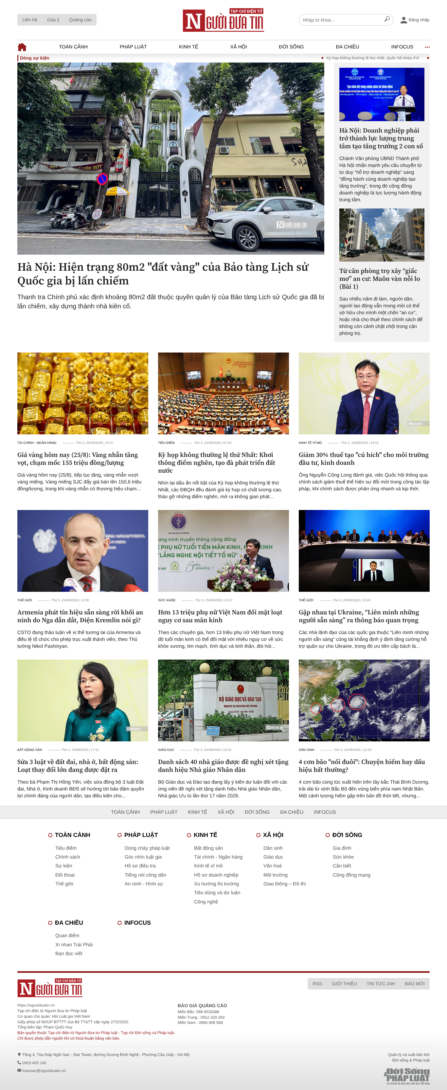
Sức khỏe (167, 600)
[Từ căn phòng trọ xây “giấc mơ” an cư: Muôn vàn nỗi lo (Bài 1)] (381, 235)
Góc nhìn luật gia (143, 857)
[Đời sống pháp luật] (361, 1076)
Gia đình (342, 848)
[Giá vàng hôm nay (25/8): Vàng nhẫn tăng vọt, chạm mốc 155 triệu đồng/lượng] (82, 393)
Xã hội (238, 47)
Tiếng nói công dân (145, 875)
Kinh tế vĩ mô (310, 443)
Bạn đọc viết (68, 953)
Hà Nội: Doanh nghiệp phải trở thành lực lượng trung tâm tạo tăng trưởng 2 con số (381, 138)
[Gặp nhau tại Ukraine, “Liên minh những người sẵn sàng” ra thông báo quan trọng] (364, 551)
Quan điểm (67, 935)
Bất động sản (29, 750)
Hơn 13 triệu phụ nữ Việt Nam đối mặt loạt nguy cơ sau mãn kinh (220, 616)
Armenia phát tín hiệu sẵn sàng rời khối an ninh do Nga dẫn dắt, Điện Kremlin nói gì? (80, 616)
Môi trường (275, 875)
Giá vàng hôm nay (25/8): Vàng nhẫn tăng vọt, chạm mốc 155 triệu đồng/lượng (77, 458)
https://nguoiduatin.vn (36, 1005)
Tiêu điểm (166, 443)
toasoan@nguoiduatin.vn (44, 1070)
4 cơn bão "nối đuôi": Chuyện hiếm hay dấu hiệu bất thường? (362, 765)
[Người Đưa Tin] (137, 987)
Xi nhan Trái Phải (74, 945)
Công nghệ (206, 902)
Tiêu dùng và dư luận (217, 893)
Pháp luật (133, 47)
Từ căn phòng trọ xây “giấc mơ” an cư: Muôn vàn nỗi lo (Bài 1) (379, 278)
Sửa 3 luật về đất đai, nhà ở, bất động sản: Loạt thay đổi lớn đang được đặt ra (77, 765)
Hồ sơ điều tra (140, 866)
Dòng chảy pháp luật (147, 848)
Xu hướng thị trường (216, 884)
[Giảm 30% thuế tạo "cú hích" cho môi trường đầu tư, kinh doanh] (364, 393)
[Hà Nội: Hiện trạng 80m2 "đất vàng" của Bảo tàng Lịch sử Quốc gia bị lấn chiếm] (170, 158)
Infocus (402, 47)
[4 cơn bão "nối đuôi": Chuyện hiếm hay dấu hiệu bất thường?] (364, 700)
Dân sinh (306, 750)
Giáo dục (166, 750)
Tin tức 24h (381, 983)
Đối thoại (65, 875)
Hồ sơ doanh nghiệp (216, 875)
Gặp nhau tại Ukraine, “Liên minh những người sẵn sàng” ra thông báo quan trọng (359, 616)
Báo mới (415, 983)
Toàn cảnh (73, 47)
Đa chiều (347, 47)
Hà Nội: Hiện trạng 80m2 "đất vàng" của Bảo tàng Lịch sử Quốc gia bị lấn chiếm (162, 273)
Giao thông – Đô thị (284, 884)
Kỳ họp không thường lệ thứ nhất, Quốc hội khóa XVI (348, 58)
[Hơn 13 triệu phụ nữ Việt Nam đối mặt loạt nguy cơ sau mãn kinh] (223, 551)
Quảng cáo (80, 19)
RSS (317, 983)
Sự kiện (63, 866)
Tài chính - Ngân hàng (36, 443)
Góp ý (53, 19)
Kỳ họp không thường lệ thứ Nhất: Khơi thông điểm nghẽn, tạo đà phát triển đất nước (216, 462)
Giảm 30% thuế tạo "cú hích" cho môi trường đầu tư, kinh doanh (364, 458)
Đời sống (291, 47)
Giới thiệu (344, 983)
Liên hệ (29, 19)
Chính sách (67, 857)
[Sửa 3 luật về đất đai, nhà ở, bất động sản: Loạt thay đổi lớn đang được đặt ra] (82, 700)
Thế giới (24, 600)
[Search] (387, 20)
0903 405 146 (34, 1063)
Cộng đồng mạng (351, 875)
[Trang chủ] (22, 47)
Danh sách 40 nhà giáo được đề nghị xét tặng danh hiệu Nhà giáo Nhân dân (223, 765)
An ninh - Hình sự (144, 884)
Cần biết (342, 866)
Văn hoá (272, 866)
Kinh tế (188, 47)
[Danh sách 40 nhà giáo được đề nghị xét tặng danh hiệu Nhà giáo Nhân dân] (223, 700)
